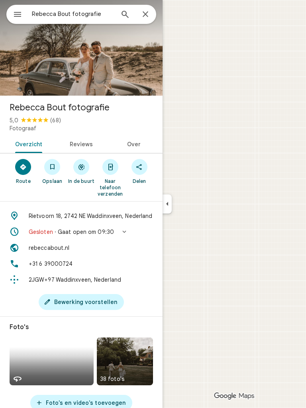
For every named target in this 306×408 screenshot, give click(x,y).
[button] (81, 232)
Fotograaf (23, 128)
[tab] (27, 143)
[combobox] (73, 14)
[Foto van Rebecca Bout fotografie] (81, 48)
